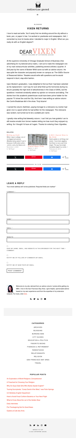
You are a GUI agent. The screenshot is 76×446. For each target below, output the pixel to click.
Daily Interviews (12, 403)
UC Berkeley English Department (18, 393)
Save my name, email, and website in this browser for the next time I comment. (36, 249)
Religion (38, 356)
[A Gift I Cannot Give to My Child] (60, 143)
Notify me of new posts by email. (21, 265)
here (25, 294)
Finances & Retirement (38, 347)
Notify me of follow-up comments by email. (25, 257)
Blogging (38, 24)
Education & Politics (38, 340)
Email (9, 228)
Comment (11, 191)
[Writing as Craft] (17, 142)
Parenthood (38, 350)
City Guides (38, 337)
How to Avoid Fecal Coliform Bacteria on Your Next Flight (27, 396)
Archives (38, 327)
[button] (38, 15)
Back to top (38, 429)
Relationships (38, 353)
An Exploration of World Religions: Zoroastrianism (24, 378)
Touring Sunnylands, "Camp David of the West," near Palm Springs (30, 389)
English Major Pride (36, 146)
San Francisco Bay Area (38, 360)
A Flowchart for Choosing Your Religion (21, 382)
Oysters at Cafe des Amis (15, 411)
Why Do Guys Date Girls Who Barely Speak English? (25, 386)
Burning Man (38, 334)
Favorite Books (38, 343)
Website (10, 237)
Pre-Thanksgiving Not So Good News (20, 407)
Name (9, 219)
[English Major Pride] (37, 139)
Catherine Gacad (38, 6)
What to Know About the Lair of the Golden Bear (23, 400)
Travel (38, 363)
